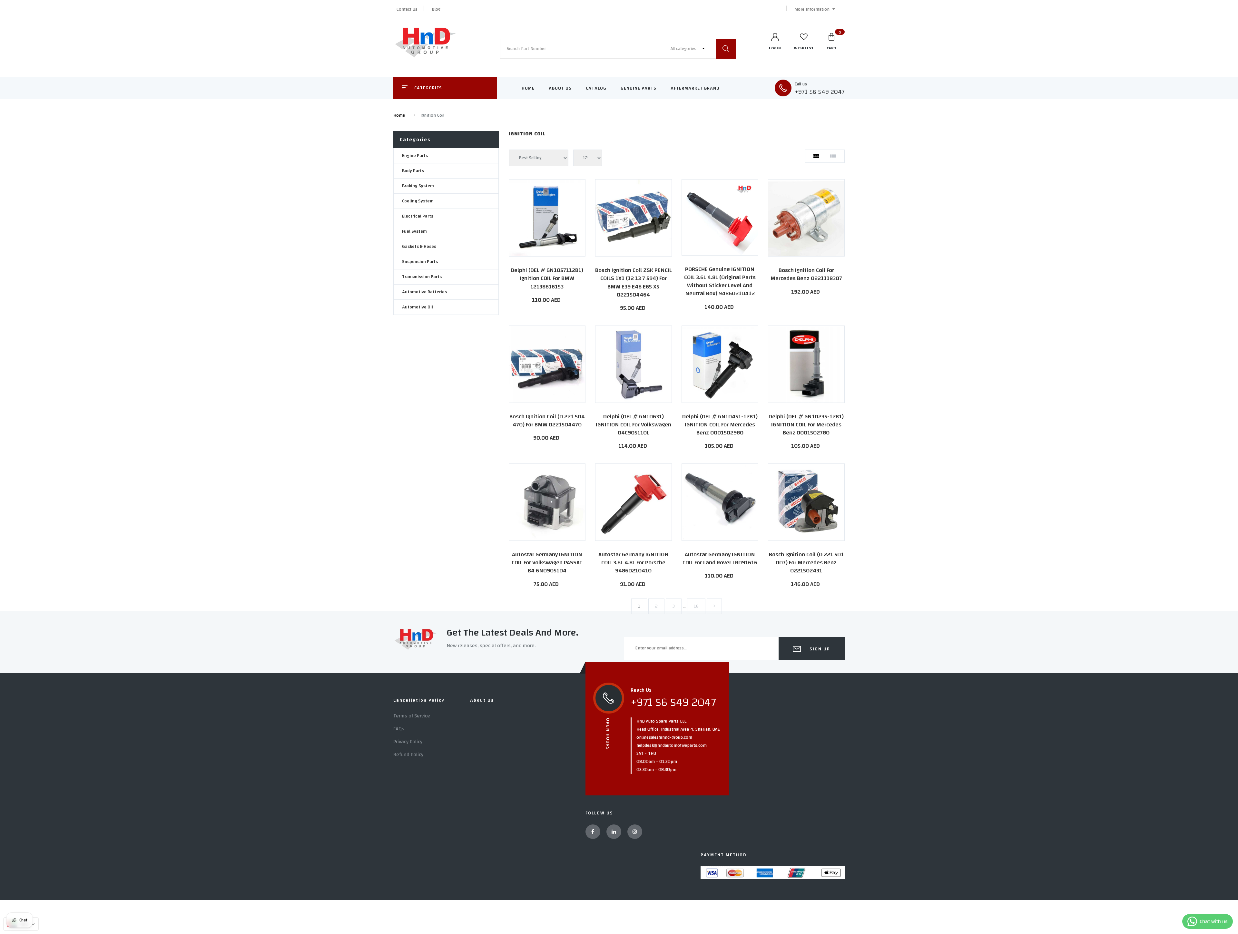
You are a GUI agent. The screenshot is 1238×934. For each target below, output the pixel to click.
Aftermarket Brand (695, 88)
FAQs (398, 729)
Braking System (418, 186)
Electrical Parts (417, 216)
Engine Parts (415, 155)
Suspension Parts (420, 262)
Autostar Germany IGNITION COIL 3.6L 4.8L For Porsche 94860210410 (633, 562)
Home (528, 88)
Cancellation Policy (419, 700)
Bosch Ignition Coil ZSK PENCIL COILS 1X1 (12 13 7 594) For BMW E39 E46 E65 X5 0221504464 (633, 282)
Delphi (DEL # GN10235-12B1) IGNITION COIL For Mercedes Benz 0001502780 (806, 424)
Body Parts (413, 171)
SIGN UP (819, 649)
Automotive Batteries (424, 292)
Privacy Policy (407, 741)
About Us (560, 88)
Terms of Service (411, 716)
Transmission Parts (422, 277)
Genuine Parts (638, 88)
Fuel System (414, 231)
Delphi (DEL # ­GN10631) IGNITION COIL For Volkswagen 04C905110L (633, 424)
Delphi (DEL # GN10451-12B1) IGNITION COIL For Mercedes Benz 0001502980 (720, 424)
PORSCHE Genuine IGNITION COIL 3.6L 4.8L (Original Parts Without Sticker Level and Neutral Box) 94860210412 (720, 281)
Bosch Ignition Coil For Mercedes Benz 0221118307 (806, 274)
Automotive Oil (417, 307)
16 (696, 606)
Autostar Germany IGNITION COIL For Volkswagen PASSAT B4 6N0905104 (547, 562)
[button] (813, 9)
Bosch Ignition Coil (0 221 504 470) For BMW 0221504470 (547, 420)
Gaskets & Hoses (419, 246)
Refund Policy (408, 754)
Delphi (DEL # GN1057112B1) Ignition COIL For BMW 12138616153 (547, 278)
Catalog (596, 88)
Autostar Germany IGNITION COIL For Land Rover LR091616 (720, 558)
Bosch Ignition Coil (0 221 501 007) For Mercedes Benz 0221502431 (806, 562)
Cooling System (418, 201)
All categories (684, 48)
